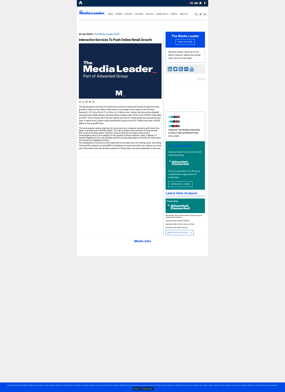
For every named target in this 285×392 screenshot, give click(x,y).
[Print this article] (93, 102)
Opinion (118, 14)
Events (174, 14)
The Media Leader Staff (107, 34)
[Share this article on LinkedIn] (83, 102)
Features (139, 14)
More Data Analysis (177, 232)
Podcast (128, 14)
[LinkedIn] (205, 14)
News (110, 14)
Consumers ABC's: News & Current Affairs (180, 224)
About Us (184, 14)
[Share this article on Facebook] (87, 102)
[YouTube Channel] (192, 69)
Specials (150, 14)
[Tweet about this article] (80, 102)
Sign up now (185, 42)
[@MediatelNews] (175, 69)
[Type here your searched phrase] (196, 14)
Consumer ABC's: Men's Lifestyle (177, 227)
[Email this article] (90, 102)
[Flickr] (186, 69)
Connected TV (162, 14)
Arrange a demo (180, 184)
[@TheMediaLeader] (200, 14)
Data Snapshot (179, 146)
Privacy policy (147, 389)
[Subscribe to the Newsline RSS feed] (181, 69)
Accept (136, 389)
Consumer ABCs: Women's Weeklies (178, 221)
